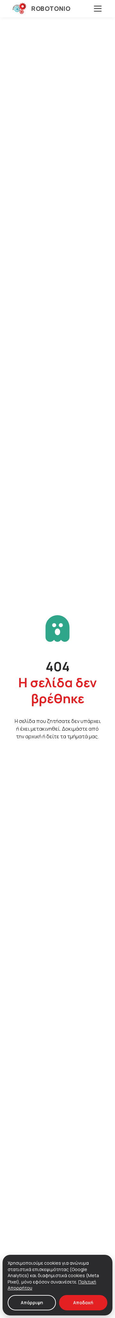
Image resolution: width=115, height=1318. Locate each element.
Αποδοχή (83, 1302)
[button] (97, 8)
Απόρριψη (32, 1302)
